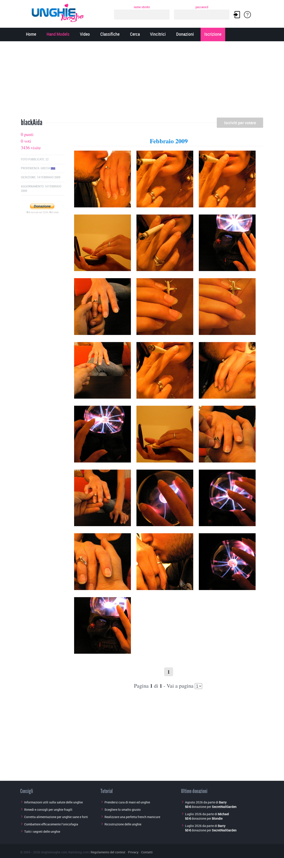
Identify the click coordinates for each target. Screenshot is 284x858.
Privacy (133, 852)
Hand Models (58, 34)
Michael (223, 814)
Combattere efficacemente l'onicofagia (51, 824)
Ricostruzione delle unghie (123, 824)
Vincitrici (158, 34)
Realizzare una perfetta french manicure (132, 817)
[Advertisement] (142, 81)
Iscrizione (212, 34)
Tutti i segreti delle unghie (42, 831)
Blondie (217, 818)
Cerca (135, 34)
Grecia (46, 168)
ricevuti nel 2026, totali (43, 212)
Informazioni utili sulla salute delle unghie (53, 802)
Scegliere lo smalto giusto (123, 809)
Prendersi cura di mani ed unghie (127, 802)
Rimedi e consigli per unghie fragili (48, 809)
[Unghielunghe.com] (58, 11)
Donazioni (185, 34)
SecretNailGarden (224, 807)
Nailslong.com (78, 852)
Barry (223, 802)
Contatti (147, 852)
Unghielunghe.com (54, 852)
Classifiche (110, 34)
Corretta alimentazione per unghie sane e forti (56, 817)
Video (85, 34)
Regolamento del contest (108, 852)
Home (31, 34)
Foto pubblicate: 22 (35, 159)
